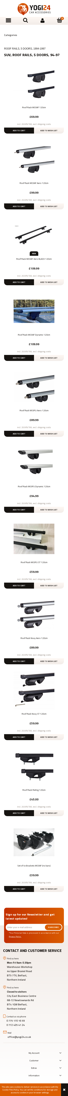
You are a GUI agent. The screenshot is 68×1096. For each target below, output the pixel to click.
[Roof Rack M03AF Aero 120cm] (34, 159)
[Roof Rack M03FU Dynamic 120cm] (34, 462)
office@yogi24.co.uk (19, 1037)
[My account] (42, 20)
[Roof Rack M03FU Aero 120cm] (34, 386)
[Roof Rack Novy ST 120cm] (34, 690)
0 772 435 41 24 (15, 1025)
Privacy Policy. (15, 936)
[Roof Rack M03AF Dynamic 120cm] (34, 311)
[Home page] (34, 9)
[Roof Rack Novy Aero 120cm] (34, 614)
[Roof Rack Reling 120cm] (34, 766)
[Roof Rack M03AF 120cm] (34, 83)
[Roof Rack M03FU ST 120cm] (34, 538)
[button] (8, 20)
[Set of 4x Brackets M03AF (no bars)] (34, 842)
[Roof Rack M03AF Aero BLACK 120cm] (34, 235)
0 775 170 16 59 (15, 1020)
